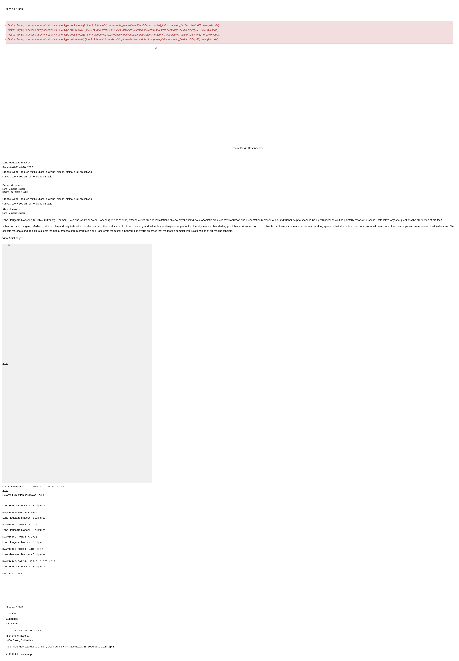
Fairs (67, 1)
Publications (94, 1)
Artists (30, 1)
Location (109, 1)
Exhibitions (43, 1)
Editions (78, 1)
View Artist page (11, 238)
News (57, 1)
